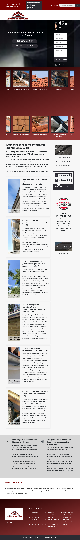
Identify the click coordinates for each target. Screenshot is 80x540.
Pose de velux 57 (51, 512)
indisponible (15, 4)
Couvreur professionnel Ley (20, 491)
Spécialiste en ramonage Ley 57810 (18, 493)
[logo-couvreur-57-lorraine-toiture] (19, 15)
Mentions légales (51, 537)
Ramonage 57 (35, 517)
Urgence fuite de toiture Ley (48, 488)
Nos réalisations (25, 41)
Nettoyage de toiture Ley (33, 488)
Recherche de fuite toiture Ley (50, 491)
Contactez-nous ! (24, 46)
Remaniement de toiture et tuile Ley (17, 488)
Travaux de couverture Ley (34, 491)
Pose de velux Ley (60, 488)
